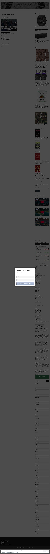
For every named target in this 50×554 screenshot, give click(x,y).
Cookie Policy (16, 552)
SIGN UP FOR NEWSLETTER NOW (25, 283)
